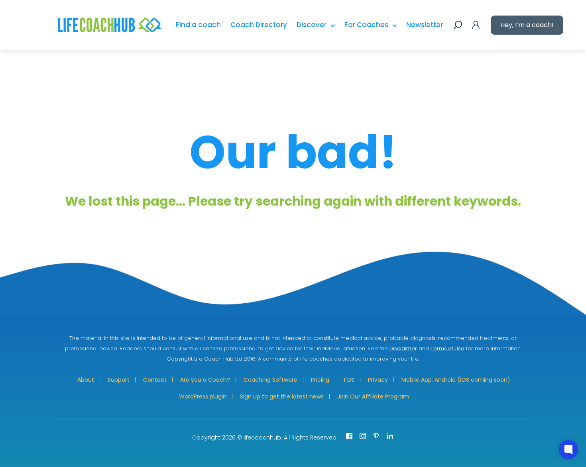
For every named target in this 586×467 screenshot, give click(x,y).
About (85, 380)
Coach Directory (258, 24)
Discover (311, 24)
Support (119, 380)
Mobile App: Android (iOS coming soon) (455, 380)
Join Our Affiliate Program (373, 396)
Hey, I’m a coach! (527, 24)
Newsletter (424, 24)
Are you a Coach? (205, 380)
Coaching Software (270, 380)
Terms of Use (447, 348)
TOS (348, 380)
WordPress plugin (202, 396)
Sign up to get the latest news (282, 396)
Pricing (320, 380)
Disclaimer (403, 348)
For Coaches (366, 24)
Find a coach (198, 24)
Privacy (378, 380)
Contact (155, 380)
